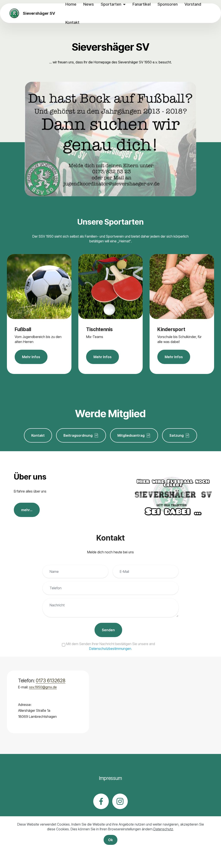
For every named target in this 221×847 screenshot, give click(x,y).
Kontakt (72, 22)
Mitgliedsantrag (131, 435)
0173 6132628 (50, 680)
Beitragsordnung (78, 435)
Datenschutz (163, 829)
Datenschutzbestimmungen (110, 648)
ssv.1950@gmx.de (43, 687)
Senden (108, 630)
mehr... (26, 510)
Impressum (110, 778)
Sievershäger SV (39, 13)
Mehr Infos (31, 357)
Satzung (176, 435)
